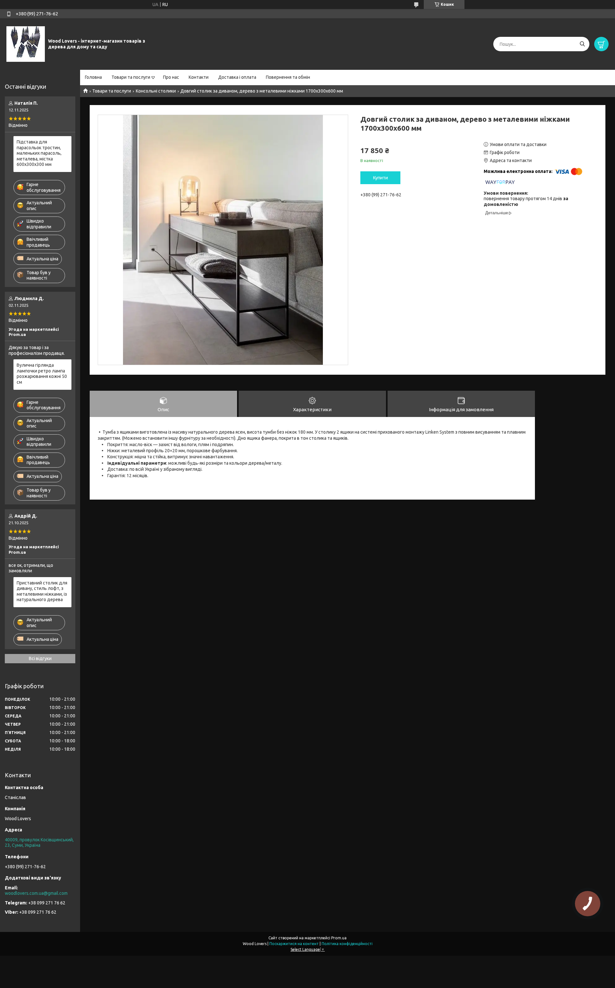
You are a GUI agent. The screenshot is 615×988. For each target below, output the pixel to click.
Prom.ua (339, 938)
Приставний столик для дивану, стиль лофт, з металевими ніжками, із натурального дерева (42, 591)
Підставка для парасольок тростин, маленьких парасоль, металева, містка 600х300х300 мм (39, 153)
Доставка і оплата (237, 77)
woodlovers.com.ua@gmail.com (36, 893)
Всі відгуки (40, 658)
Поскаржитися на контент (294, 944)
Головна (93, 77)
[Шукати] (582, 44)
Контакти (199, 77)
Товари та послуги (130, 77)
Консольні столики (156, 91)
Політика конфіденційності (347, 944)
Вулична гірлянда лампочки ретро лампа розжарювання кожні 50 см (42, 374)
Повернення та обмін (288, 77)
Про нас (171, 77)
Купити (380, 177)
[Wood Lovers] (25, 43)
